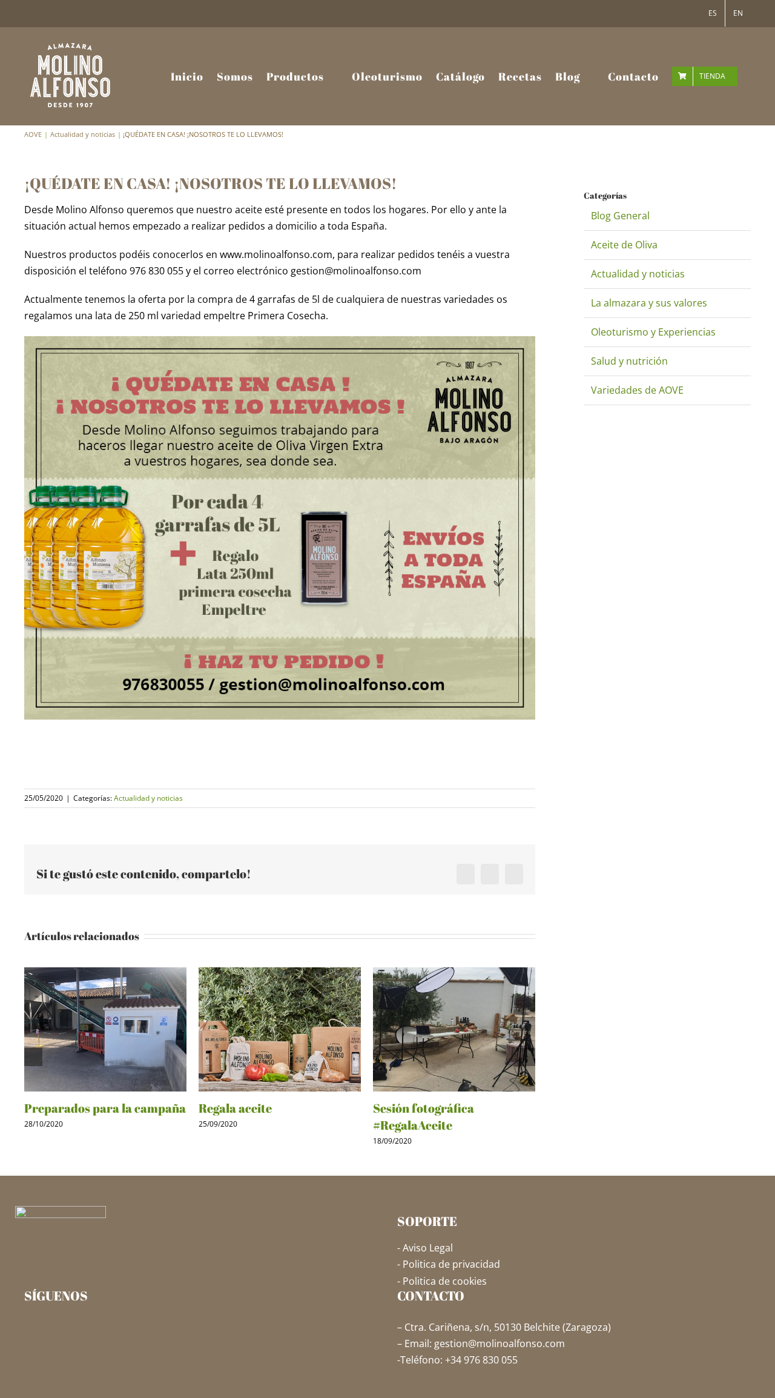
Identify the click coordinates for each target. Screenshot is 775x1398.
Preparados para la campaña (105, 1108)
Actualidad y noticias (148, 798)
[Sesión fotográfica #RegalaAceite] (454, 974)
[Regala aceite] (280, 974)
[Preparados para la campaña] (105, 974)
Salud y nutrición (629, 361)
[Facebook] (28, 1327)
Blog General (620, 215)
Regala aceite (235, 1108)
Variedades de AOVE (637, 390)
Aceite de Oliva (624, 244)
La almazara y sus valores (649, 303)
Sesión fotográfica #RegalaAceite (423, 1117)
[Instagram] (46, 1327)
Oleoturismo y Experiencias (653, 332)
